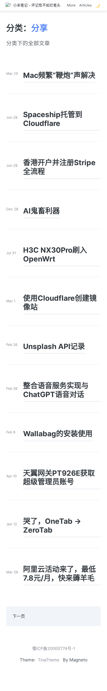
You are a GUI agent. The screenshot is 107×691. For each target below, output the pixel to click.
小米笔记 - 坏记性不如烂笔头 (36, 5)
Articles (85, 5)
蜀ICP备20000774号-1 (53, 648)
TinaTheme (48, 659)
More (71, 5)
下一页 (18, 616)
